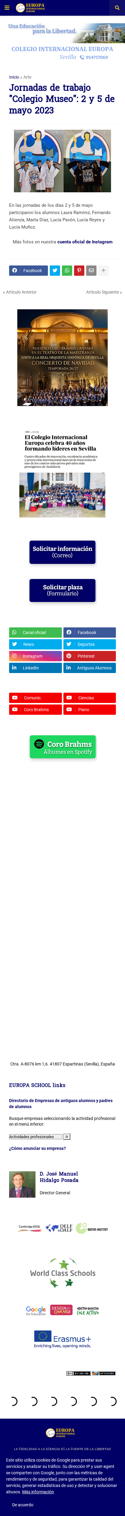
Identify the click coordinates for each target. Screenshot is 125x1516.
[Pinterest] (79, 270)
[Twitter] (55, 270)
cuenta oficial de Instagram (85, 242)
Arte (27, 77)
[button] (7, 8)
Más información (38, 1491)
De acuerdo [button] (22, 1504)
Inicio (14, 77)
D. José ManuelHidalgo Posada (59, 1177)
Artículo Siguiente (102, 292)
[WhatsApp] (67, 270)
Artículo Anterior (21, 292)
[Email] (91, 270)
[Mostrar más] (103, 270)
